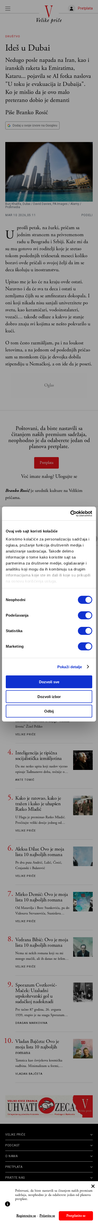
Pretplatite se (75, 1215)
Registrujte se (26, 1216)
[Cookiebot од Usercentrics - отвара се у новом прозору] (70, 513)
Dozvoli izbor (49, 696)
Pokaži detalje (69, 666)
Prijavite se (47, 1216)
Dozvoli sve (49, 682)
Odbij (49, 711)
